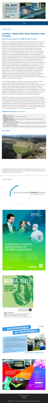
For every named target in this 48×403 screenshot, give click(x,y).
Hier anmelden (6, 130)
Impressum (24, 397)
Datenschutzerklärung (24, 395)
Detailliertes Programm (9, 111)
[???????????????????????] (24, 146)
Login (24, 398)
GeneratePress (36, 401)
